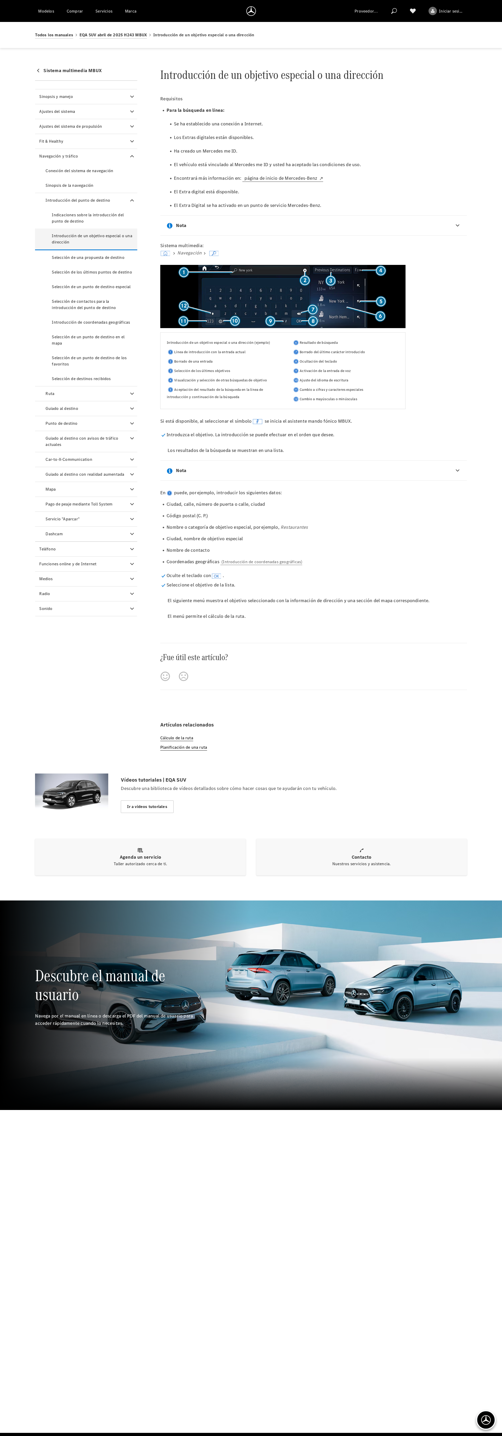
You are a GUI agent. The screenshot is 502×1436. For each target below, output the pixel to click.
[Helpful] (165, 676)
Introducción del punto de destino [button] (77, 200)
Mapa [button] (50, 489)
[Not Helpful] (184, 676)
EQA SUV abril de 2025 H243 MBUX (113, 35)
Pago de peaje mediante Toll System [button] (78, 504)
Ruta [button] (49, 393)
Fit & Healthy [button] (51, 141)
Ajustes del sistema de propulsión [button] (70, 126)
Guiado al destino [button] (61, 408)
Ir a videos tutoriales (147, 806)
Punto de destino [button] (61, 423)
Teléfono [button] (47, 549)
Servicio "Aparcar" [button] (62, 519)
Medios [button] (46, 579)
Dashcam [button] (53, 534)
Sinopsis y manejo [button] (56, 96)
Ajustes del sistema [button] (57, 111)
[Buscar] (394, 11)
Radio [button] (44, 593)
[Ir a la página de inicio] (251, 11)
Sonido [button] (45, 608)
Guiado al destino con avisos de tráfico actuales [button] (81, 441)
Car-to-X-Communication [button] (68, 459)
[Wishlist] (413, 11)
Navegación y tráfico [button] (58, 156)
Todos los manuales (54, 35)
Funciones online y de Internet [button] (67, 564)
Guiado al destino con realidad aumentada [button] (84, 474)
